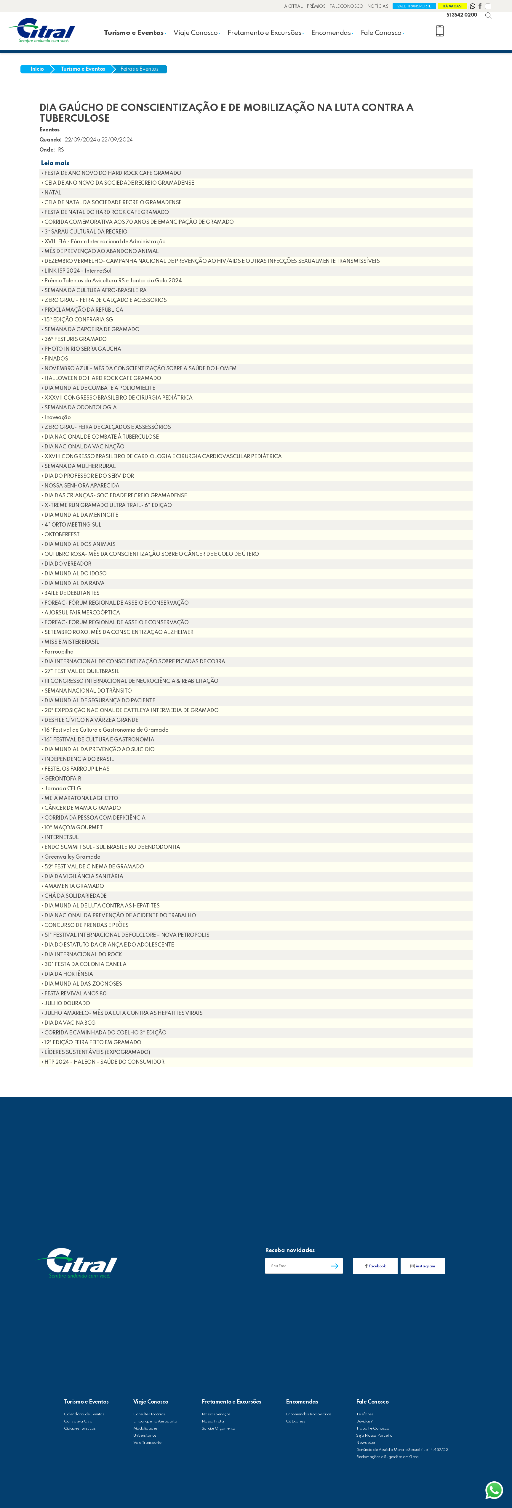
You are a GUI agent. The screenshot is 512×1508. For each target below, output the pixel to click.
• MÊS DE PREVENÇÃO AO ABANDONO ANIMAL (100, 251)
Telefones (364, 1414)
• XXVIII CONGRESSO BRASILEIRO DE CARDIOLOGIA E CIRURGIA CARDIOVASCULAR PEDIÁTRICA (161, 456)
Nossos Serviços (216, 1414)
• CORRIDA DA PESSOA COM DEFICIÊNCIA (93, 818)
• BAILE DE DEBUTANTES (70, 593)
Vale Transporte (414, 6)
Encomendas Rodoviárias (308, 1414)
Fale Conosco (346, 6)
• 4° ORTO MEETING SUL (71, 525)
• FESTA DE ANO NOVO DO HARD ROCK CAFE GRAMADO (111, 173)
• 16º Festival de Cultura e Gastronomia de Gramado (105, 730)
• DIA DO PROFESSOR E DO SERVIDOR (87, 476)
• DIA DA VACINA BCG (68, 1023)
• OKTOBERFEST (60, 534)
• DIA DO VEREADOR (66, 564)
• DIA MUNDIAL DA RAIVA (73, 583)
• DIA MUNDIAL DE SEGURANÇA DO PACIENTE (98, 701)
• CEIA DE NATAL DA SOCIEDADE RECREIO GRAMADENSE (111, 202)
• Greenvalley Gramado (70, 857)
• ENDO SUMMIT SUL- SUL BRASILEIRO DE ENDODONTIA (110, 847)
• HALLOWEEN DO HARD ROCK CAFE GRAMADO (101, 378)
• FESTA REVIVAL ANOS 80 (74, 994)
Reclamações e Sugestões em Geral (387, 1457)
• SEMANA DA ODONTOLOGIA (79, 408)
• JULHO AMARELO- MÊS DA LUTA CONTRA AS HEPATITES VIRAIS (122, 1013)
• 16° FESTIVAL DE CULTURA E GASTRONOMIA (97, 740)
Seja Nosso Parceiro (374, 1436)
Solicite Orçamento (218, 1428)
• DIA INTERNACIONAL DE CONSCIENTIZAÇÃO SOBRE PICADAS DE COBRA (133, 661)
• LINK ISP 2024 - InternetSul (76, 271)
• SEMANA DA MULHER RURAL (78, 466)
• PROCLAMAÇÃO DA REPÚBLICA (82, 310)
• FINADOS (54, 359)
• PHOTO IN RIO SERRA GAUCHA (81, 349)
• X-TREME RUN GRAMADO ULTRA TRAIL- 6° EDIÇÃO (106, 505)
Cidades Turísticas (80, 1428)
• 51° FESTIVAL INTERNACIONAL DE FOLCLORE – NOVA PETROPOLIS (125, 935)
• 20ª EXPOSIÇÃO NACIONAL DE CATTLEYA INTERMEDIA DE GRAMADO (130, 710)
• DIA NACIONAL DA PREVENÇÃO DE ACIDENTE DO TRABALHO (118, 915)
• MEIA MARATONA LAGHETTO (79, 798)
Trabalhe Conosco (372, 1428)
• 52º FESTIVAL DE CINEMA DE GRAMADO (92, 867)
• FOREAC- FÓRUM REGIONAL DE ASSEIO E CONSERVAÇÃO (115, 603)
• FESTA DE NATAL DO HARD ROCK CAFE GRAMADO (105, 212)
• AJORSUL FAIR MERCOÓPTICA (80, 613)
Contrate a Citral (78, 1421)
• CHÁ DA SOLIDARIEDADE (74, 896)
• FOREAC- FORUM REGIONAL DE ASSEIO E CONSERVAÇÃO (115, 622)
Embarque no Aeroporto (155, 1421)
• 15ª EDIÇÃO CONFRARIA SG (77, 320)
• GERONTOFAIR (61, 779)
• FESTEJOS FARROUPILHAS (75, 769)
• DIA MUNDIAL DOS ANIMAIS (78, 544)
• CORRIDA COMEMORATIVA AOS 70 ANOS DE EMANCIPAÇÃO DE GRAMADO (137, 222)
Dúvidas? (364, 1421)
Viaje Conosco (195, 33)
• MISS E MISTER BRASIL (70, 642)
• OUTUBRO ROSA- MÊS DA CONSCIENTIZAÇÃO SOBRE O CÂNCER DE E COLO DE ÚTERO (150, 554)
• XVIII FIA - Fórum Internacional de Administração (103, 241)
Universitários (144, 1436)
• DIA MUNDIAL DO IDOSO (74, 574)
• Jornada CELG (61, 788)
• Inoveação (56, 417)
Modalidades (145, 1428)
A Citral (293, 6)
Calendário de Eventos (84, 1414)
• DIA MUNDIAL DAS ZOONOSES (81, 984)
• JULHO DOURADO (65, 1003)
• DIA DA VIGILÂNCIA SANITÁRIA (82, 876)
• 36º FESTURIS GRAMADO (74, 339)
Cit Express (295, 1421)
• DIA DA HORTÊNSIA (67, 974)
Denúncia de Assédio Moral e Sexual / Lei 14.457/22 (402, 1450)
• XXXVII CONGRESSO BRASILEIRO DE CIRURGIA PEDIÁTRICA (117, 398)
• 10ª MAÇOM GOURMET (72, 828)
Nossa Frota (213, 1421)
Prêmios (316, 6)
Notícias (377, 6)
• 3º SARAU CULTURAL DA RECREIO (84, 232)
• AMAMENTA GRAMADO (72, 886)
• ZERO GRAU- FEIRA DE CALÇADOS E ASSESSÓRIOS (106, 427)
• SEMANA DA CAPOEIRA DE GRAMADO (90, 329)
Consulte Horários (149, 1414)
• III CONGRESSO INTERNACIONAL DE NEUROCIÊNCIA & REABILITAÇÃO (129, 681)
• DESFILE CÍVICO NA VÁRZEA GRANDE (89, 720)
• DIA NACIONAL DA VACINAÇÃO (82, 447)
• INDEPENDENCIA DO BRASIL (77, 759)
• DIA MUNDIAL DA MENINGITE (79, 515)
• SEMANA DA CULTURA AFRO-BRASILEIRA (94, 290)
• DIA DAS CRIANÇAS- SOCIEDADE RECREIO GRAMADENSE (114, 495)
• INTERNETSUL (60, 837)
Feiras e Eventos (140, 69)
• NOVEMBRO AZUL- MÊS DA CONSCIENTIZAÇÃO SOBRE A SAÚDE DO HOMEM (139, 368)
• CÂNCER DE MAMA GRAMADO (81, 808)
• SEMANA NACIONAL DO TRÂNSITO (86, 691)
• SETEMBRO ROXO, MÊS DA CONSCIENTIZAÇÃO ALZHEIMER (117, 632)
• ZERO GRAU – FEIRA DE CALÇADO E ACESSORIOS (104, 300)
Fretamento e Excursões (264, 33)
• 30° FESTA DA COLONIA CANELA (83, 964)
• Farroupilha (57, 652)
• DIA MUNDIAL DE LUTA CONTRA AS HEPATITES (100, 906)
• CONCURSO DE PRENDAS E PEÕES (84, 925)
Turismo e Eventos (133, 33)
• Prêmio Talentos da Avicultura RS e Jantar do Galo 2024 (111, 281)
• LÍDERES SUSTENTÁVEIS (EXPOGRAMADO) (95, 1052)
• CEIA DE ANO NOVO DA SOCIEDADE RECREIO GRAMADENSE (117, 183)
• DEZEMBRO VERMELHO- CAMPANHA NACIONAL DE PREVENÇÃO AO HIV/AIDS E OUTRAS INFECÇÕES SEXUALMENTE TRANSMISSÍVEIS (210, 261)
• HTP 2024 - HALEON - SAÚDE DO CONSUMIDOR (102, 1062)
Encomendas (331, 33)
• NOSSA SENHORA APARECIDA (80, 486)
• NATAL (51, 193)
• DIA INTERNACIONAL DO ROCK (81, 954)
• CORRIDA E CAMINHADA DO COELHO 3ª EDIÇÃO (104, 1033)
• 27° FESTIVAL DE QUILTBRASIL (80, 671)
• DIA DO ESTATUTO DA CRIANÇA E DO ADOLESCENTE (107, 945)
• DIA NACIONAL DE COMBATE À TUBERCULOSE (100, 437)
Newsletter (365, 1443)
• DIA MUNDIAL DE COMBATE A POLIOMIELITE (98, 388)
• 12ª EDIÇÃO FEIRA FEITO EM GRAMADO (91, 1042)
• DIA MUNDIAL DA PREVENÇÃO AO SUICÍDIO (98, 749)
